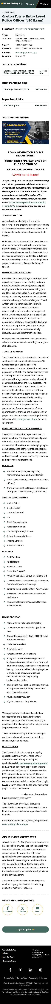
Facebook (7, 911)
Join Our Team (9, 957)
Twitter (22, 911)
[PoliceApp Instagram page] (40, 970)
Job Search (10, 12)
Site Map (44, 978)
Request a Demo (9, 961)
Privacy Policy (9, 978)
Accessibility (33, 978)
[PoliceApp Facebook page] (10, 970)
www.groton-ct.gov (27, 419)
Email (37, 911)
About (5, 953)
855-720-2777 (37, 957)
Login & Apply (23, 929)
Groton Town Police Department (30, 29)
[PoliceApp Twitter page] (20, 970)
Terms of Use (22, 978)
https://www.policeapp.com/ (32, 763)
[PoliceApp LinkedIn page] (30, 970)
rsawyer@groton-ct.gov (26, 52)
